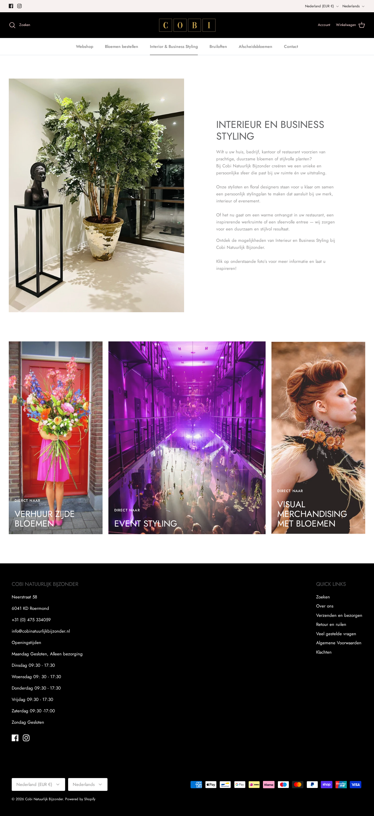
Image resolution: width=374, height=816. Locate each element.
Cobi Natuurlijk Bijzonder (44, 799)
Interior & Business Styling (174, 46)
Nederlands (351, 6)
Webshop (84, 46)
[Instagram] (19, 6)
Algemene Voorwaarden (338, 643)
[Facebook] (11, 6)
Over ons (324, 606)
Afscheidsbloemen (255, 46)
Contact (291, 46)
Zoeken (323, 597)
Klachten (324, 652)
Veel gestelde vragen (336, 634)
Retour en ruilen (331, 624)
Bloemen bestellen (121, 46)
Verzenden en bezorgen (339, 615)
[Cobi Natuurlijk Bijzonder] (187, 25)
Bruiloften (218, 46)
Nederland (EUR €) (319, 6)
